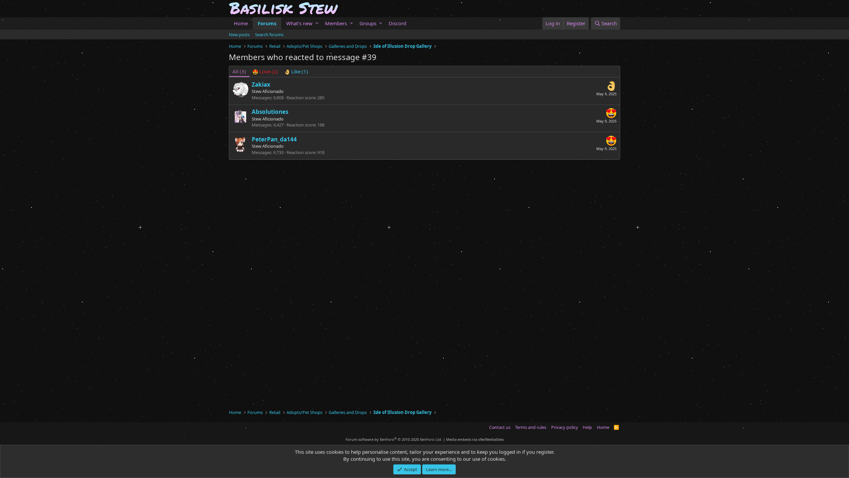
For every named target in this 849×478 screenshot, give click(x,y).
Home (241, 23)
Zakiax (261, 84)
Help (587, 427)
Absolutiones (270, 112)
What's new (299, 23)
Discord (397, 23)
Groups (367, 23)
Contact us (499, 427)
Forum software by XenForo (394, 439)
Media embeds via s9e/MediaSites (475, 439)
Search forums (269, 35)
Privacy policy (564, 427)
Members (336, 23)
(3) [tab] (239, 71)
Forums (267, 23)
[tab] (265, 71)
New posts (239, 35)
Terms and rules (530, 427)
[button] (317, 23)
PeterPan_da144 (274, 139)
